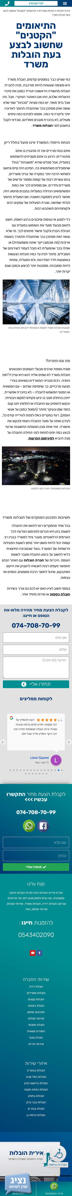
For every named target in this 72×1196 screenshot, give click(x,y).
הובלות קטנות (36, 999)
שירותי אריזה (36, 1044)
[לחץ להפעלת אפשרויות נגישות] (58, 1153)
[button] (65, 3)
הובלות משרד (43, 125)
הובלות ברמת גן (36, 1115)
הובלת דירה (36, 986)
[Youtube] (33, 953)
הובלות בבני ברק (36, 1102)
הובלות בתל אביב (36, 1077)
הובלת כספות (60, 594)
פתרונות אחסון (36, 1012)
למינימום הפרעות (41, 438)
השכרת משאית (36, 1031)
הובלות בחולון (36, 1096)
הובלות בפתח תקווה (36, 1089)
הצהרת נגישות (58, 1164)
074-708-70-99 (36, 625)
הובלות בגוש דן (36, 1070)
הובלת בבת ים (36, 1108)
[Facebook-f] (39, 953)
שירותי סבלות (36, 1018)
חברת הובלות (34, 560)
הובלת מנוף (36, 1037)
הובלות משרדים (46, 10)
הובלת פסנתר (36, 1025)
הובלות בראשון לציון (36, 1083)
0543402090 (36, 934)
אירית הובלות (63, 10)
